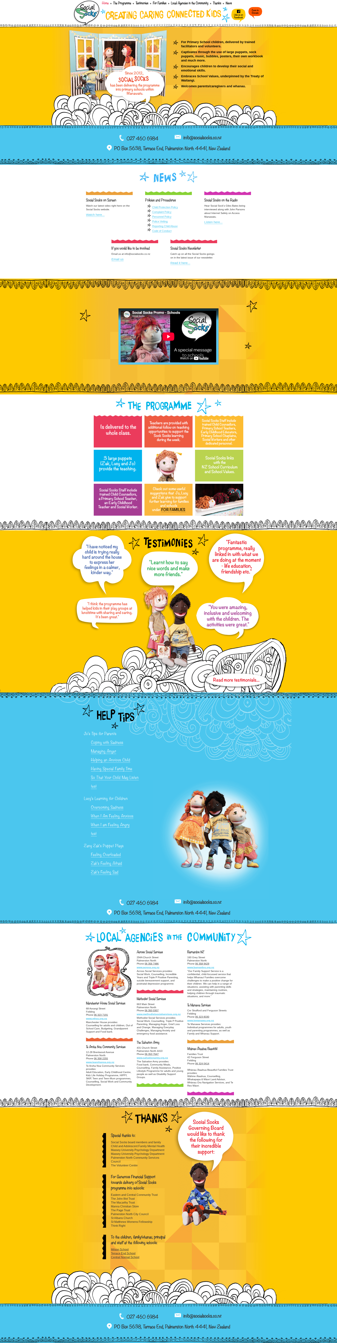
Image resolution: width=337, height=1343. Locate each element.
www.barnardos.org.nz (200, 967)
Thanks (217, 3)
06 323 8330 (202, 1016)
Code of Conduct (161, 230)
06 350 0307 (152, 1010)
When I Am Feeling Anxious (112, 816)
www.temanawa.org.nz (200, 1020)
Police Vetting (160, 221)
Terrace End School (123, 1253)
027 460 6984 (142, 139)
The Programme (122, 3)
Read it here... (180, 263)
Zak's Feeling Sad (104, 872)
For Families (159, 3)
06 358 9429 (202, 963)
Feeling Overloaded (106, 855)
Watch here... (95, 215)
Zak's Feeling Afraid (106, 864)
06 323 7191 (101, 1014)
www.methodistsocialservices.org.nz (159, 1014)
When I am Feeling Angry (110, 825)
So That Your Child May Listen (115, 778)
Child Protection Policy (165, 207)
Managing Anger (103, 752)
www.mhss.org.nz (96, 1018)
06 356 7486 (152, 963)
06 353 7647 (152, 1054)
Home (106, 3)
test (94, 787)
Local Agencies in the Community (189, 3)
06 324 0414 (202, 1063)
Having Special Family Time (111, 769)
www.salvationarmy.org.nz (152, 1057)
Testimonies (142, 3)
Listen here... (213, 222)
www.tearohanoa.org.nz (100, 1062)
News (229, 3)
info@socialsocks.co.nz (202, 138)
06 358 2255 (101, 1058)
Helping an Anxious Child (110, 760)
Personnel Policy (161, 216)
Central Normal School (125, 1257)
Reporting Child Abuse (165, 226)
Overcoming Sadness (107, 808)
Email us (117, 259)
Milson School (120, 1249)
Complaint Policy (161, 211)
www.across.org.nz (148, 967)
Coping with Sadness (107, 743)
